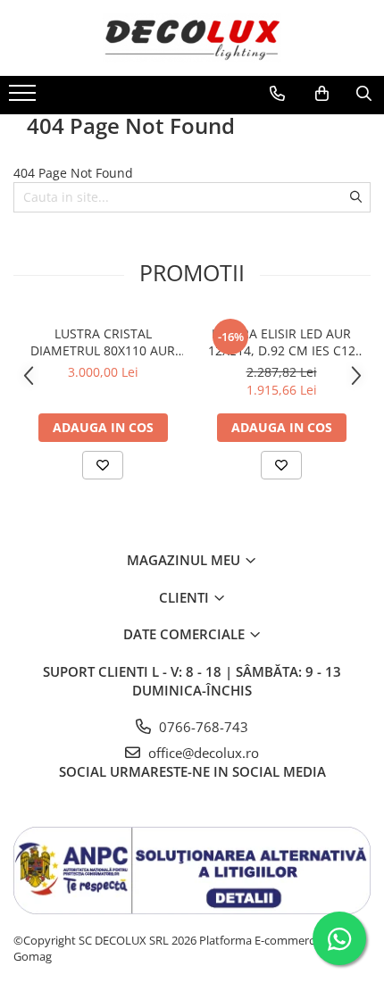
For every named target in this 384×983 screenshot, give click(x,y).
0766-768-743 (201, 727)
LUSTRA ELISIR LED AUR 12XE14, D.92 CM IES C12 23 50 (281, 342)
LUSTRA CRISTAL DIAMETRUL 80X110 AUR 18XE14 (102, 342)
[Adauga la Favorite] (102, 465)
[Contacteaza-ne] (277, 94)
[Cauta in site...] (364, 94)
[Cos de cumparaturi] (322, 94)
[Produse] (24, 98)
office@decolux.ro (202, 753)
